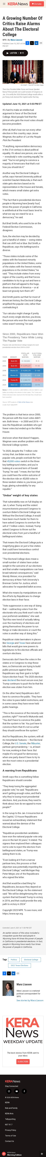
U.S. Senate (20, 743)
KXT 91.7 (8, 1125)
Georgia (10, 643)
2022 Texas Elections (19, 965)
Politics (14, 960)
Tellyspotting (10, 1119)
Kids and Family (11, 1108)
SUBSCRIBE (23, 1061)
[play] (3, 1154)
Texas (22, 643)
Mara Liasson (16, 40)
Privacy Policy (10, 1130)
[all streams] (42, 1154)
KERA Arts (9, 1114)
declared (11, 680)
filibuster (35, 743)
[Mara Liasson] (8, 988)
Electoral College (31, 960)
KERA (7, 1103)
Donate (37, 4)
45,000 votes (13, 461)
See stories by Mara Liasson (30, 1000)
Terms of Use (10, 1136)
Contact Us (9, 1141)
